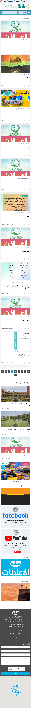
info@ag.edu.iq (12, 633)
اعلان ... (27, 112)
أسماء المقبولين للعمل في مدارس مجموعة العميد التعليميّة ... (15, 287)
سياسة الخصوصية (11, 637)
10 (15, 375)
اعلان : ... (26, 182)
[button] (15, 690)
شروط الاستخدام (19, 637)
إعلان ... (27, 43)
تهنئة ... (27, 78)
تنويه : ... (27, 216)
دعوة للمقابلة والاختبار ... (22, 355)
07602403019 (9, 630)
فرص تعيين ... (25, 251)
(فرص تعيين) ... (25, 320)
